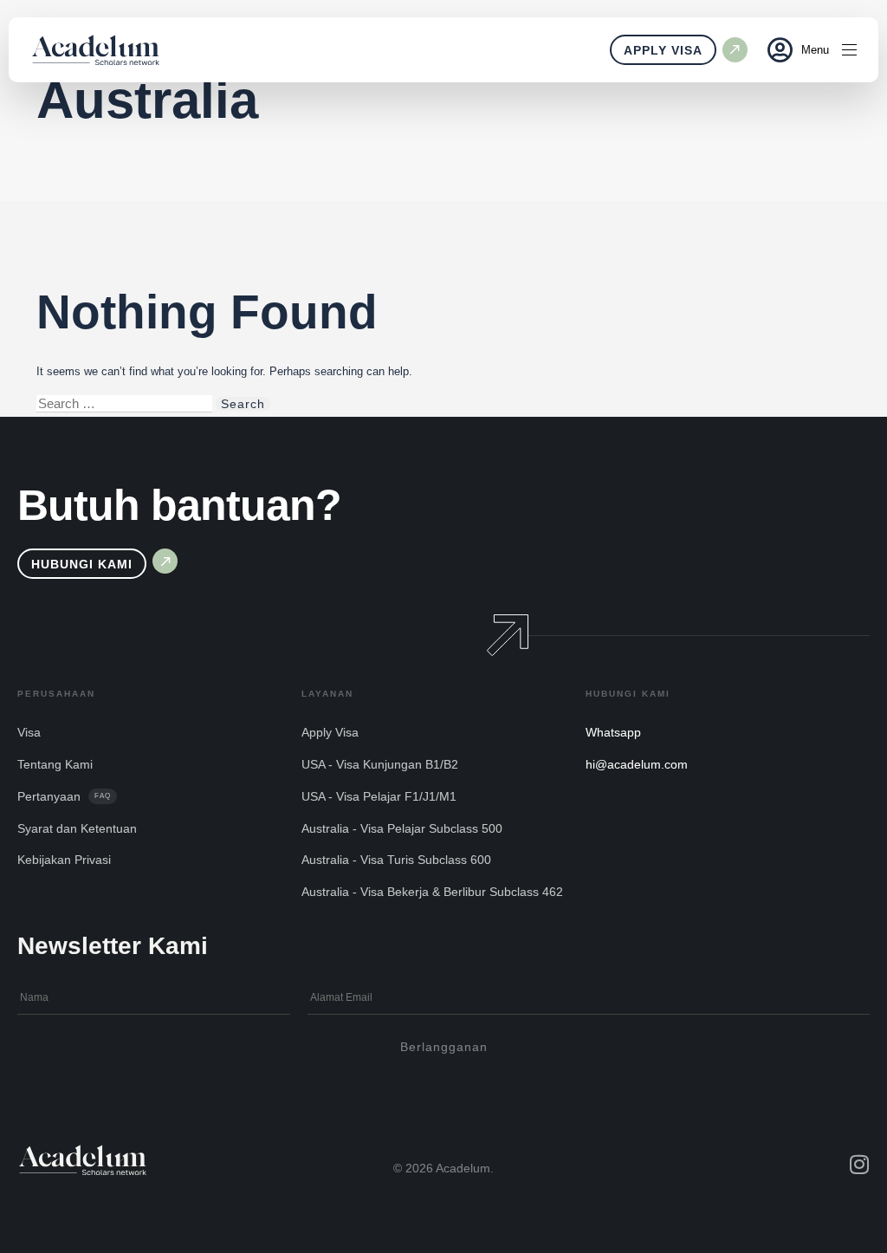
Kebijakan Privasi (64, 860)
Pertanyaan (64, 796)
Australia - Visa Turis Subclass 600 (396, 860)
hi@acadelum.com (637, 764)
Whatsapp (613, 732)
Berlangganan (444, 1047)
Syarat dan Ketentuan (77, 828)
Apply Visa (330, 732)
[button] (773, 50)
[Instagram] (859, 1164)
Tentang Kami (55, 764)
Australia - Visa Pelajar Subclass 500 (401, 828)
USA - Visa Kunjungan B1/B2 (379, 764)
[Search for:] (124, 403)
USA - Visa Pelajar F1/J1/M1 (378, 796)
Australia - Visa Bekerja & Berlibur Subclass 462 (432, 892)
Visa (29, 732)
